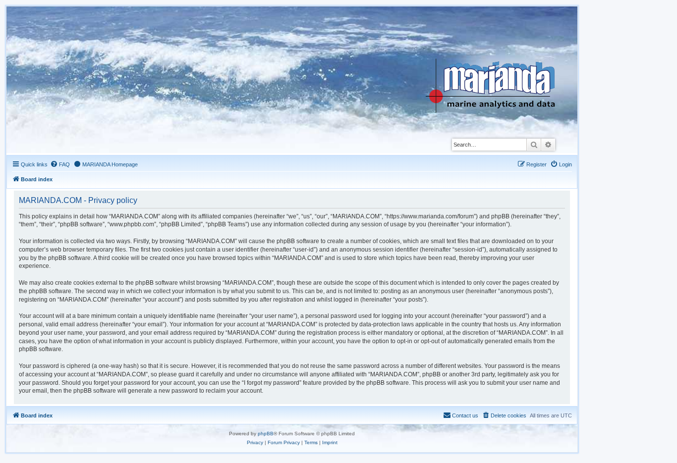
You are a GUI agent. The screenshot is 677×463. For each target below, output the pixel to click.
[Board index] (498, 61)
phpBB (266, 433)
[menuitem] (60, 164)
